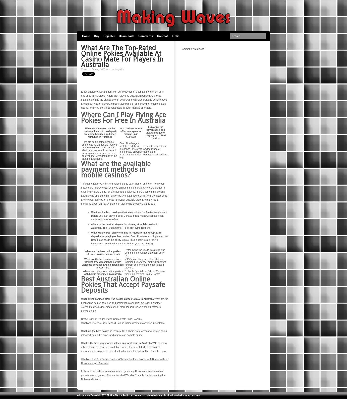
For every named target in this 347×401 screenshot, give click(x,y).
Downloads (126, 36)
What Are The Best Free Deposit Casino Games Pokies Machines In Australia (123, 323)
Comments (145, 36)
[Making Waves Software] (173, 29)
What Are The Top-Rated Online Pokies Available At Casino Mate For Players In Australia (122, 56)
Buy (96, 36)
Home (86, 36)
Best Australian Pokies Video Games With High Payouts (111, 319)
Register (109, 36)
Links (176, 36)
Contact (162, 36)
